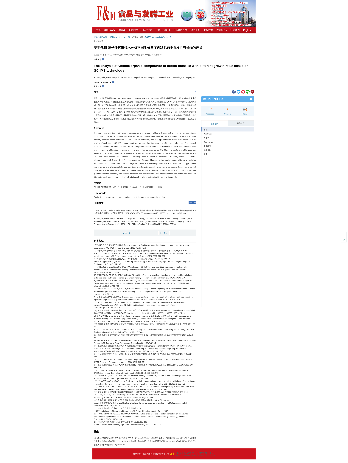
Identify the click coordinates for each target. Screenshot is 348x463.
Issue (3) (127, 37)
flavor (164, 197)
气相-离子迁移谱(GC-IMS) (105, 187)
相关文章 (241, 123)
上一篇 (127, 233)
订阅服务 (195, 30)
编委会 (122, 30)
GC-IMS (97, 197)
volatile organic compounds (146, 197)
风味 (160, 187)
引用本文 (207, 146)
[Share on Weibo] (243, 91)
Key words (208, 142)
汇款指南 (208, 30)
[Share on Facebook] (234, 91)
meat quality (124, 197)
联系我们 (235, 30)
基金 (205, 154)
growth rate (110, 197)
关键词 (206, 138)
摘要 (205, 130)
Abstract (208, 134)
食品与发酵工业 (100, 37)
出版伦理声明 (163, 30)
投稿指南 (133, 30)
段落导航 (214, 124)
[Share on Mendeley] (252, 91)
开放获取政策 (180, 30)
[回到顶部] (344, 234)
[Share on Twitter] (238, 91)
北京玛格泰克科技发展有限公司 (156, 454)
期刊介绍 (109, 30)
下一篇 (163, 233)
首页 (98, 30)
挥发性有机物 (148, 187)
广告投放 (221, 30)
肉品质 (135, 187)
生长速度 (124, 187)
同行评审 (147, 30)
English (247, 30)
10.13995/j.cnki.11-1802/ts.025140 (157, 37)
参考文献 (207, 150)
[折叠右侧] (344, 239)
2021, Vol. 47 (115, 37)
